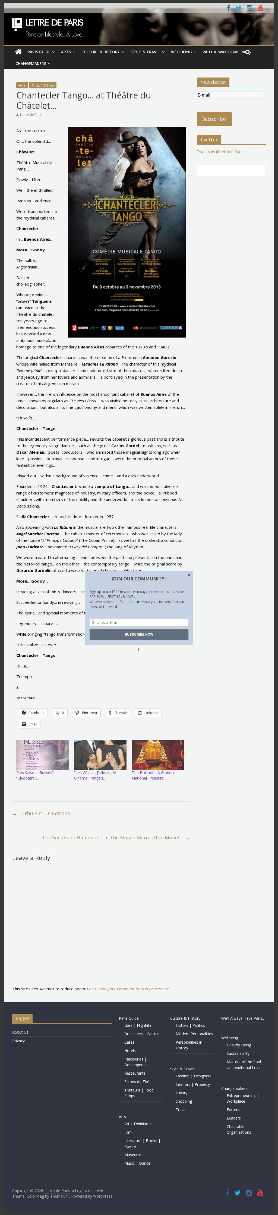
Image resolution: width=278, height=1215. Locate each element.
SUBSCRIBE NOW (139, 634)
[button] (139, 578)
